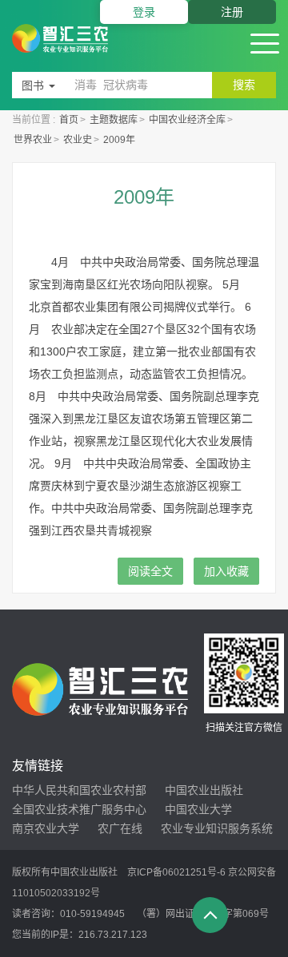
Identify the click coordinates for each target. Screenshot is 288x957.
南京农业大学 (45, 828)
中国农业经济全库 (187, 119)
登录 (144, 12)
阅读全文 (150, 571)
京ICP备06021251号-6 (176, 872)
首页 (68, 119)
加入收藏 (226, 571)
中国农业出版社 (204, 790)
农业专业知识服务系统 (217, 828)
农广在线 (120, 828)
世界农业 (33, 139)
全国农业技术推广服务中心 (79, 809)
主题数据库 (114, 119)
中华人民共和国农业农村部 (79, 790)
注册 (232, 12)
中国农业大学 (198, 809)
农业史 (77, 139)
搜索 (244, 84)
